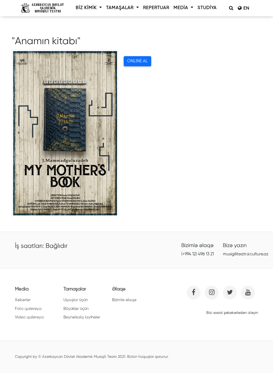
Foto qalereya (28, 309)
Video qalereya (29, 317)
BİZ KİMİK (87, 8)
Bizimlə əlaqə (124, 300)
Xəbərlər (23, 300)
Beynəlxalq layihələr (81, 317)
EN (246, 8)
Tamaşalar (120, 8)
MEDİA (182, 8)
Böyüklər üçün (76, 309)
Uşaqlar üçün (75, 300)
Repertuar (156, 8)
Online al (137, 61)
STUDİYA (207, 8)
